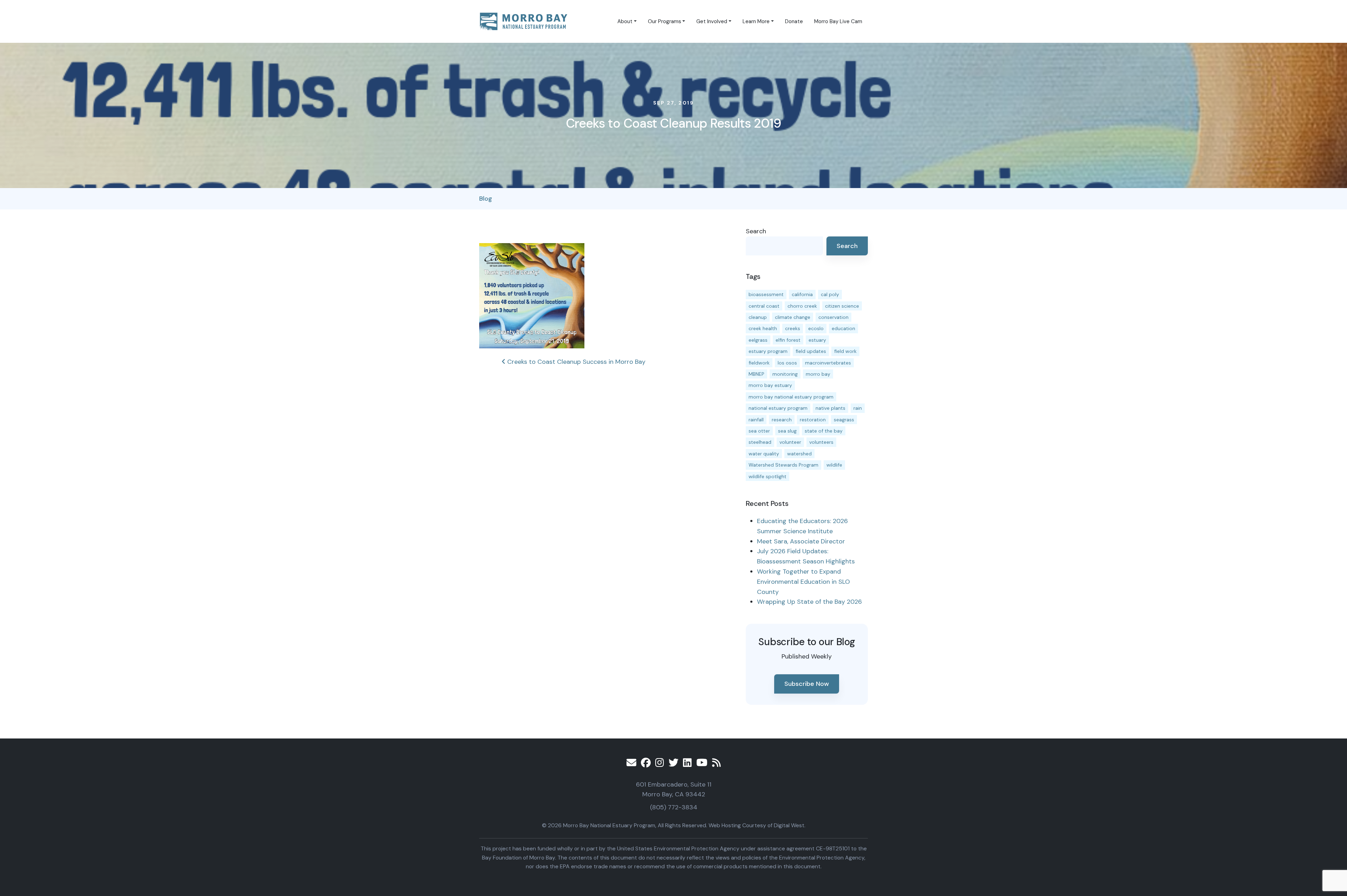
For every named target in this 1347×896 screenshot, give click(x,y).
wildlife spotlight (767, 476)
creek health (763, 328)
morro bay (818, 374)
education (843, 328)
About (624, 21)
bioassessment (766, 294)
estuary (817, 340)
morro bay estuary (770, 385)
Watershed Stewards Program (783, 465)
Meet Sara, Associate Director (801, 541)
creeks (792, 328)
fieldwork (759, 363)
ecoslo (816, 328)
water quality (764, 453)
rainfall (756, 419)
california (802, 294)
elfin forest (788, 340)
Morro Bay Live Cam (838, 21)
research (782, 419)
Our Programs (664, 21)
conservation (833, 317)
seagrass (844, 419)
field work (845, 351)
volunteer (790, 442)
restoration (813, 419)
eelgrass (758, 340)
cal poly (830, 294)
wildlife (834, 465)
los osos (787, 363)
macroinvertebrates (828, 363)
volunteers (821, 442)
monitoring (785, 374)
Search (756, 231)
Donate (794, 21)
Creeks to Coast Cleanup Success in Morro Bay (575, 361)
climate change (792, 317)
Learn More (756, 21)
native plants (830, 408)
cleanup (758, 317)
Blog (485, 198)
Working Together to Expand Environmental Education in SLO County (803, 581)
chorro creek (802, 306)
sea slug (787, 431)
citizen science (842, 306)
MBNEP (756, 374)
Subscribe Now (806, 684)
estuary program (768, 351)
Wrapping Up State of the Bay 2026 (809, 601)
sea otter (759, 431)
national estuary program (778, 408)
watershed (799, 453)
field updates (811, 351)
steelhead (760, 442)
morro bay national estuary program (791, 397)
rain (857, 408)
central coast (764, 306)
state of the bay (824, 431)
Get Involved (711, 21)
